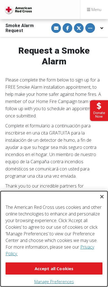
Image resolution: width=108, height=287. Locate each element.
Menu (95, 9)
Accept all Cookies (54, 268)
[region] (54, 239)
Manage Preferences (54, 281)
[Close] (102, 197)
